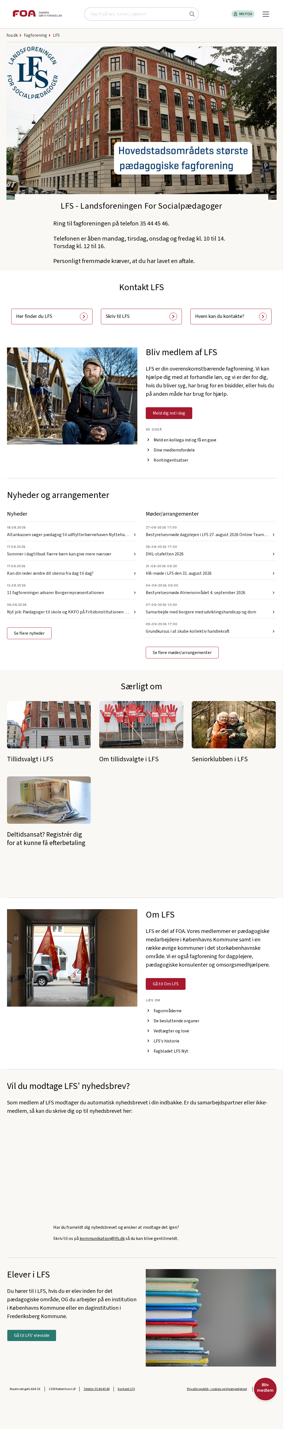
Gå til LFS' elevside (31, 1335)
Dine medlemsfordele (174, 450)
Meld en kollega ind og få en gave (185, 440)
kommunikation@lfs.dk (102, 1238)
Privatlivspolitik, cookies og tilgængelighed (217, 1389)
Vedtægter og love (171, 1031)
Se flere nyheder (29, 633)
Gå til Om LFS (166, 984)
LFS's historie (166, 1041)
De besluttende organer (176, 1021)
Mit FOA (245, 14)
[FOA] (37, 14)
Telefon (97, 1389)
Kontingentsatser (171, 460)
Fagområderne (168, 1011)
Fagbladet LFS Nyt (171, 1051)
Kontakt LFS (126, 1389)
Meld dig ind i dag (169, 413)
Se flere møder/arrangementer (182, 653)
